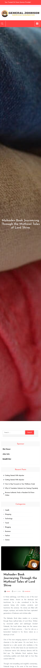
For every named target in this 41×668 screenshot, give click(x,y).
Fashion (7, 535)
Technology (8, 518)
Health (7, 510)
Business (8, 531)
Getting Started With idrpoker (14, 475)
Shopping (8, 514)
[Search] (2, 23)
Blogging (8, 527)
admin (8, 591)
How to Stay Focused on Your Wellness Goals (20, 484)
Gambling (27, 591)
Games (7, 540)
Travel (7, 523)
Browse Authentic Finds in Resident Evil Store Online (19, 493)
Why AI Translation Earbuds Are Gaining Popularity (21, 488)
